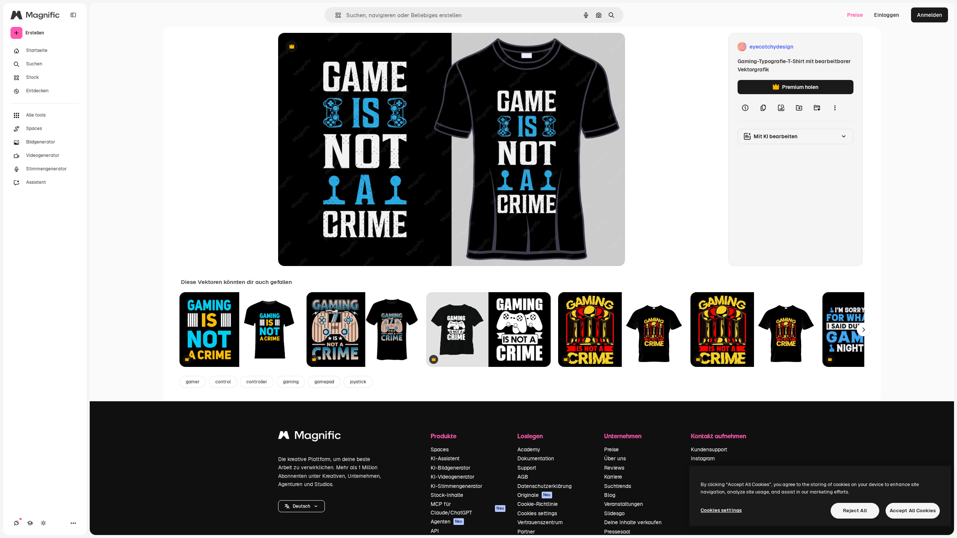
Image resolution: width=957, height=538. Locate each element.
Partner (526, 531)
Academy (528, 449)
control (223, 382)
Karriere (613, 476)
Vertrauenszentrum (540, 522)
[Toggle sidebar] (73, 15)
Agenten (446, 521)
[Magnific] (309, 437)
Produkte (443, 436)
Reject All (855, 510)
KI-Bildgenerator (450, 467)
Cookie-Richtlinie (537, 504)
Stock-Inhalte (447, 495)
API (435, 531)
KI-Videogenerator (452, 476)
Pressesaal (617, 531)
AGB (522, 476)
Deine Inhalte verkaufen (633, 522)
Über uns (615, 458)
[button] (301, 506)
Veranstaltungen (623, 504)
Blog (609, 495)
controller (256, 382)
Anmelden (929, 15)
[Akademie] (30, 523)
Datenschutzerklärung (544, 486)
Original (326, 46)
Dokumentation (535, 458)
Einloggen (886, 15)
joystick (358, 382)
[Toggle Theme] (43, 523)
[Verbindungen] (16, 523)
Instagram (703, 458)
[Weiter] (863, 329)
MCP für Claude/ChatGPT (467, 508)
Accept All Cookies (913, 510)
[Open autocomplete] (335, 15)
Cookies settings (537, 513)
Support (526, 467)
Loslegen (530, 436)
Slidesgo (614, 513)
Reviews (614, 467)
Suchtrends (617, 486)
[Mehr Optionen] (834, 107)
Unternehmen (622, 436)
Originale (534, 495)
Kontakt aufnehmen (718, 436)
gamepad (324, 382)
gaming (291, 382)
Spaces (440, 449)
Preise (855, 15)
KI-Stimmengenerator (456, 486)
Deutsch (301, 506)
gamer (193, 382)
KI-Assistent (445, 458)
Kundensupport (709, 449)
